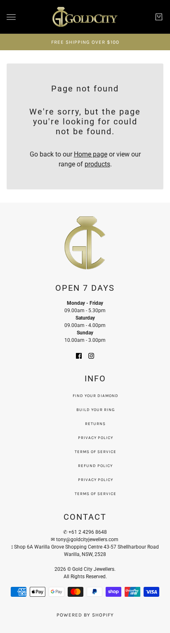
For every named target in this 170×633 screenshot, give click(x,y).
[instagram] (91, 355)
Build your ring (95, 409)
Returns (95, 423)
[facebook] (79, 355)
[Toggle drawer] (11, 17)
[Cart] (158, 16)
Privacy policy (95, 479)
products (97, 164)
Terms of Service (95, 451)
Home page (90, 154)
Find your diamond (95, 395)
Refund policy (95, 465)
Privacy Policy (95, 437)
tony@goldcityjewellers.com (88, 539)
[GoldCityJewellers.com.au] (85, 17)
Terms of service (95, 493)
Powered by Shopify (85, 615)
